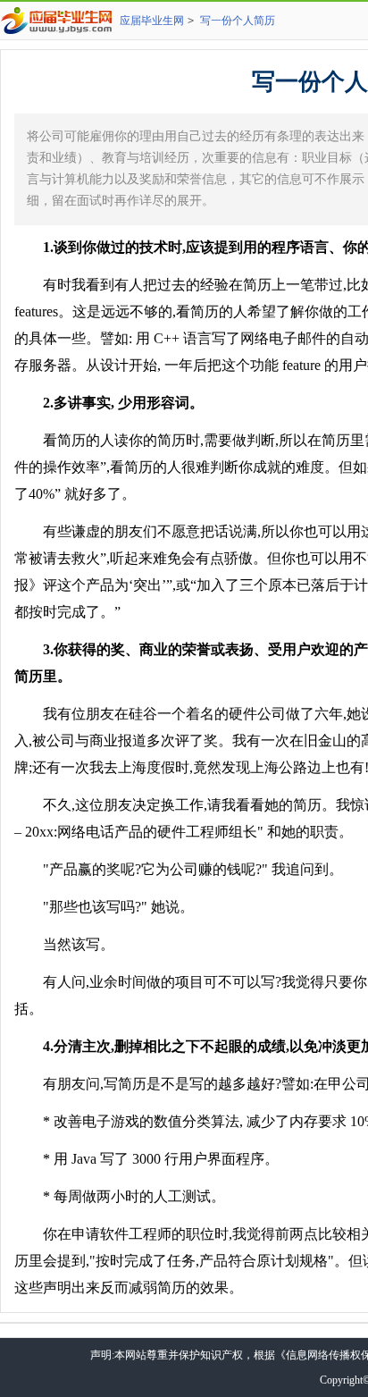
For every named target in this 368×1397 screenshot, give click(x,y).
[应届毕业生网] (60, 20)
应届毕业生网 (152, 20)
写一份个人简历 (237, 20)
